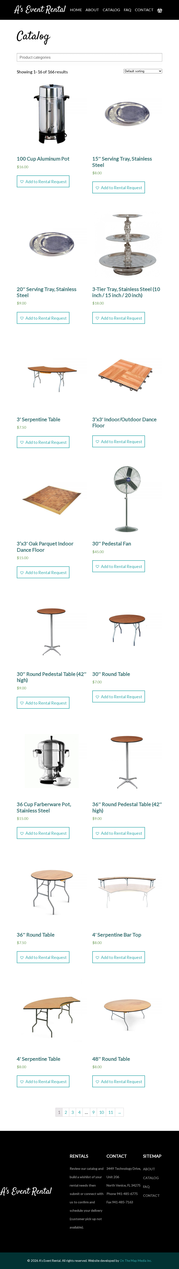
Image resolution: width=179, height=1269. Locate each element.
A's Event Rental (40, 10)
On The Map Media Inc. (136, 1260)
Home (76, 9)
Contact (144, 9)
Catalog (111, 9)
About (92, 9)
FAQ (127, 9)
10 (101, 1112)
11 (110, 1112)
